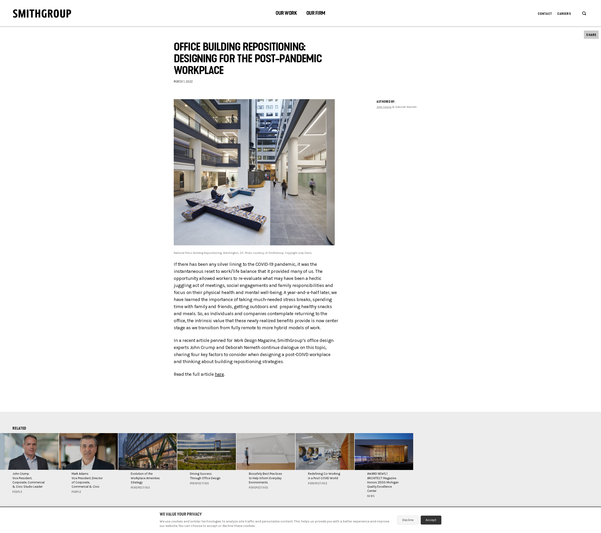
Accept (431, 520)
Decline (407, 520)
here (219, 374)
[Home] (42, 13)
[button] (286, 13)
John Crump (384, 107)
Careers (564, 14)
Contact (545, 14)
